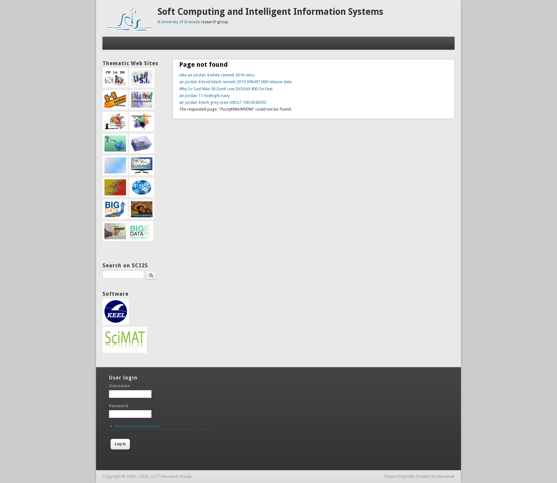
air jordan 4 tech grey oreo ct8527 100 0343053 (222, 102)
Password (120, 406)
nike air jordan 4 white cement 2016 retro (217, 75)
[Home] (130, 30)
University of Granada (180, 22)
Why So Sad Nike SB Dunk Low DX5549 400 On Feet (226, 88)
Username (121, 386)
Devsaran (445, 476)
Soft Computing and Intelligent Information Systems (270, 11)
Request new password (137, 426)
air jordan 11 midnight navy (204, 95)
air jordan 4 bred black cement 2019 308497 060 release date (235, 81)
